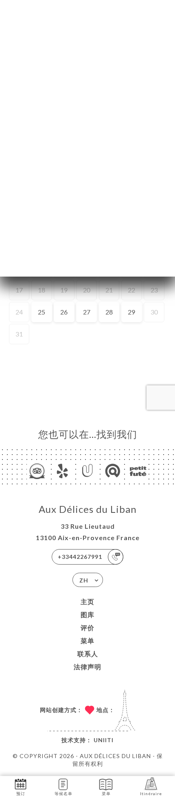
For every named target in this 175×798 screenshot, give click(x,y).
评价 (87, 627)
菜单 (87, 640)
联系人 (87, 653)
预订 (20, 793)
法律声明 (87, 666)
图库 (87, 614)
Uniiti (104, 739)
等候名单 (63, 793)
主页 (87, 601)
